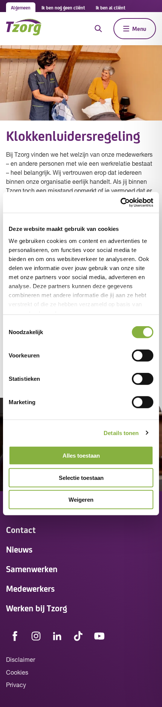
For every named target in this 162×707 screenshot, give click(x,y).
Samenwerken (32, 568)
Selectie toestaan (81, 477)
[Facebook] (15, 636)
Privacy (16, 686)
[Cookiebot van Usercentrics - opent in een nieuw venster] (120, 202)
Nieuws (19, 549)
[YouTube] (99, 636)
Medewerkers (30, 588)
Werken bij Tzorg (36, 608)
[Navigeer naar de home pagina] (23, 28)
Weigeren (81, 499)
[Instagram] (36, 636)
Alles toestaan (81, 455)
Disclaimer (20, 660)
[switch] (142, 356)
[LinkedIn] (57, 636)
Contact (21, 529)
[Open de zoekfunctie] (98, 29)
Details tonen (121, 432)
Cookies (17, 673)
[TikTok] (78, 636)
